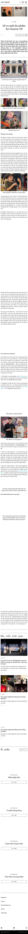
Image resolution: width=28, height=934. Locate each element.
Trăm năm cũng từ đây (14, 844)
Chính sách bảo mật (5, 905)
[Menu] (26, 2)
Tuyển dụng (4, 913)
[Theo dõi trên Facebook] (1, 928)
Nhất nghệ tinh (14, 777)
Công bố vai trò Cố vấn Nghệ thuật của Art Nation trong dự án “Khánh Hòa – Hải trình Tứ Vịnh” (14, 662)
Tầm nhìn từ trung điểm (14, 877)
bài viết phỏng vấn (22, 376)
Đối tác (2, 909)
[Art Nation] (7, 2)
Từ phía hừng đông (14, 810)
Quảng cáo (3, 897)
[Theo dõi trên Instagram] (26, 928)
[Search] (20, 2)
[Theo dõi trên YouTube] (14, 928)
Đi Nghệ (14, 21)
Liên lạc (3, 901)
